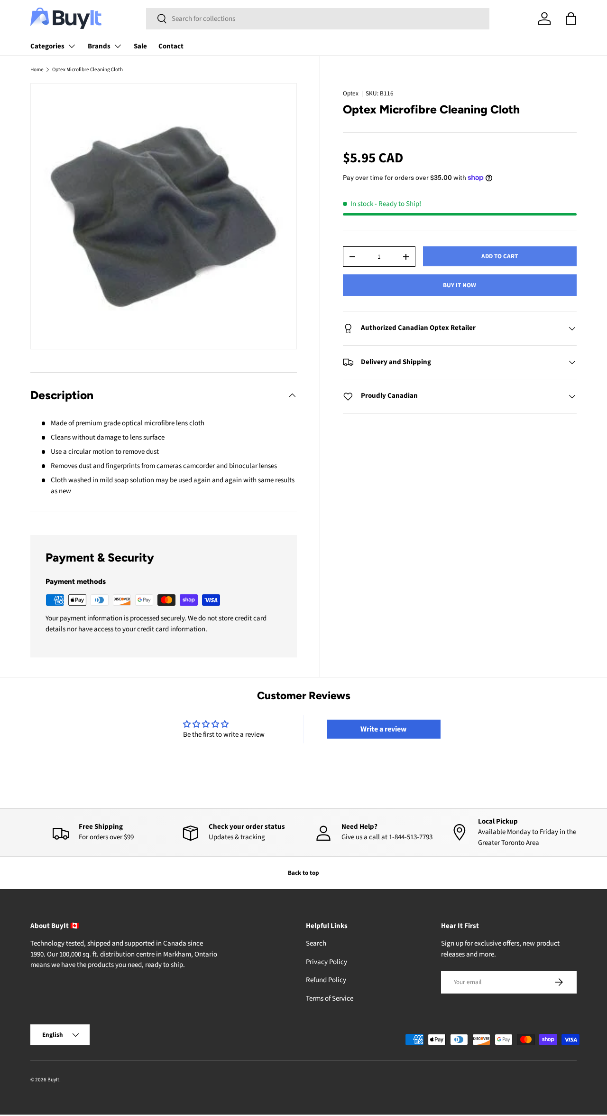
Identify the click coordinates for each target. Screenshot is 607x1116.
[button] (571, 18)
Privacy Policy (326, 962)
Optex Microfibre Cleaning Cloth (87, 69)
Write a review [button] (383, 729)
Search (316, 944)
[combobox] (317, 18)
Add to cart (499, 256)
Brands (99, 46)
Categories (47, 46)
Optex (351, 93)
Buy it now (459, 285)
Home (37, 69)
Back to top (303, 872)
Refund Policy (326, 980)
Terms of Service (329, 998)
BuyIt (53, 1080)
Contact (171, 46)
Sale (140, 46)
